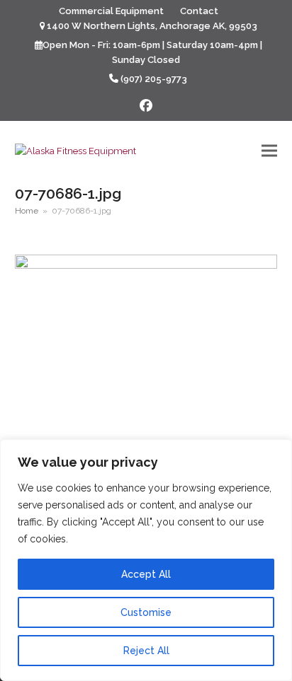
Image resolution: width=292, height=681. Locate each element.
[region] (146, 560)
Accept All (146, 574)
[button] (269, 150)
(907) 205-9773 (153, 79)
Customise (146, 612)
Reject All (146, 650)
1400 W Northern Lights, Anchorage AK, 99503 (152, 26)
